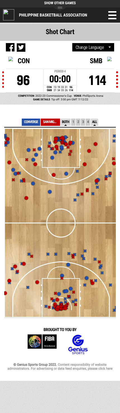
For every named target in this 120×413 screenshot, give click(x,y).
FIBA (42, 344)
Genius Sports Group (77, 344)
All (94, 122)
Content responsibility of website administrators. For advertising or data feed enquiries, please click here (60, 366)
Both (65, 122)
